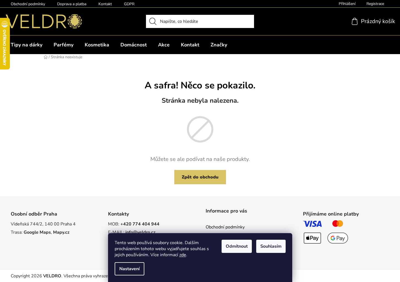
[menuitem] (26, 44)
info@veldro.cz (140, 232)
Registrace (375, 3)
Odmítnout (237, 246)
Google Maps (37, 232)
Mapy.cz (61, 232)
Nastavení (129, 269)
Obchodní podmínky (28, 4)
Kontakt (105, 4)
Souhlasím (271, 246)
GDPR (129, 4)
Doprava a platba (71, 4)
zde (182, 255)
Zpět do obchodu (200, 177)
